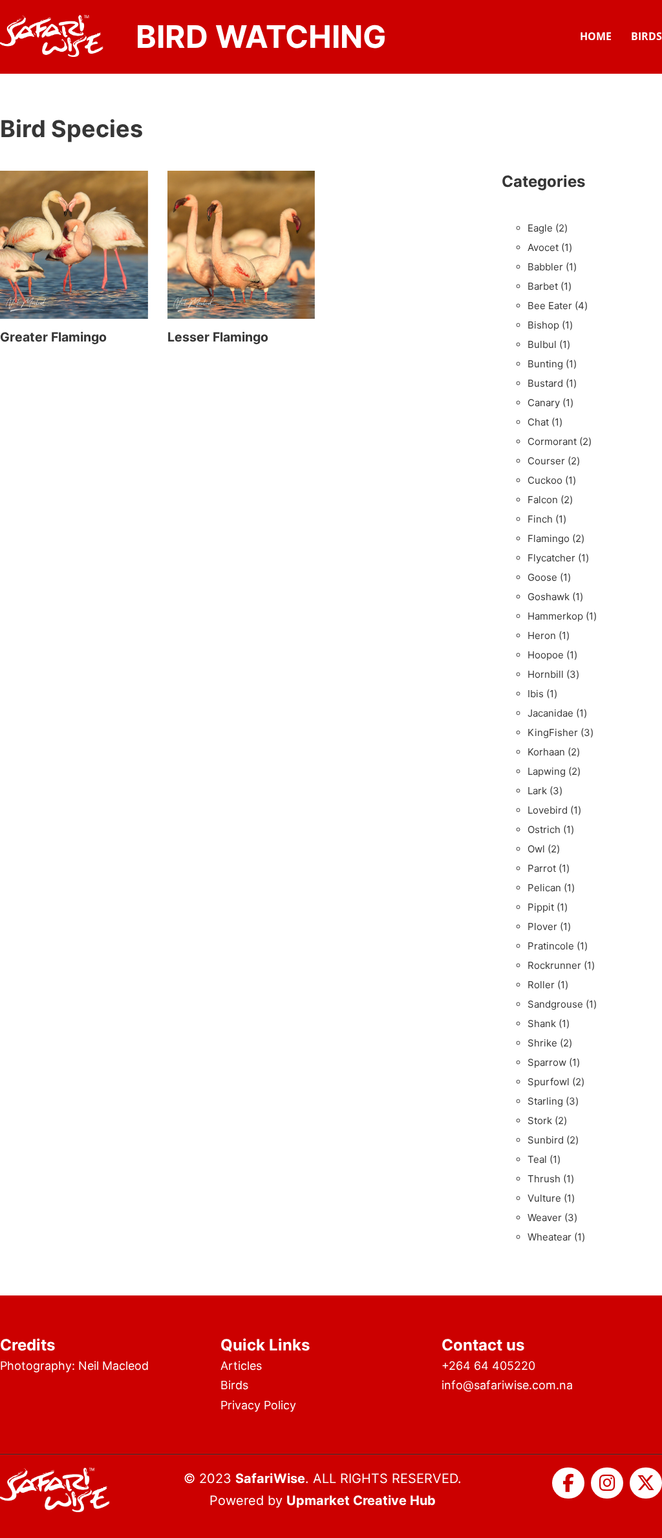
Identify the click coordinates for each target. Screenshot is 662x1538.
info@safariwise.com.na (507, 1385)
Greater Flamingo (53, 337)
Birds (646, 36)
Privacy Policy (258, 1405)
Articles (241, 1365)
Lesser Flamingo (217, 337)
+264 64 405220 (488, 1365)
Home (596, 36)
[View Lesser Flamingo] (241, 244)
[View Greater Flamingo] (74, 244)
